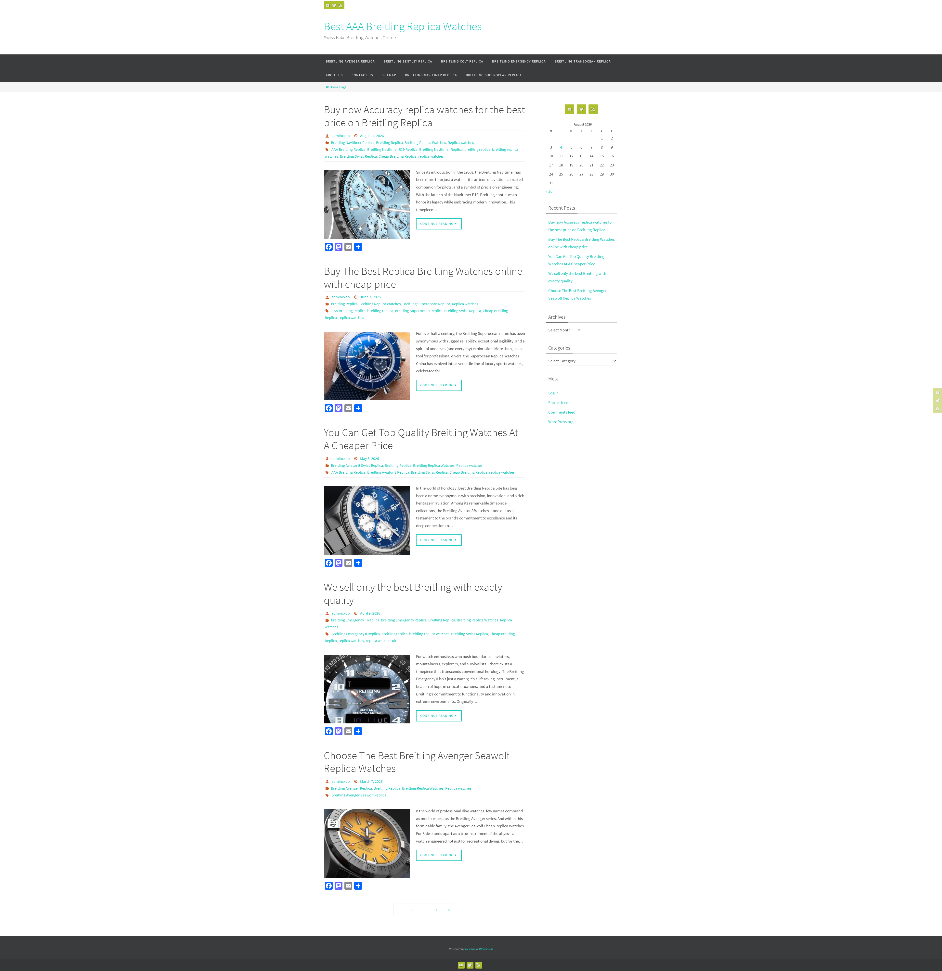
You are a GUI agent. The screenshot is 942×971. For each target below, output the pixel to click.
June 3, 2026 (370, 296)
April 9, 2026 (370, 613)
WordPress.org (561, 421)
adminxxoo (340, 135)
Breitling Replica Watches (425, 142)
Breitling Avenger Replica (351, 788)
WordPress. (486, 949)
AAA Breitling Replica (348, 149)
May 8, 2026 (369, 458)
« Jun (550, 191)
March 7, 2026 (371, 781)
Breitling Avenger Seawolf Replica (358, 795)
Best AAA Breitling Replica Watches (403, 26)
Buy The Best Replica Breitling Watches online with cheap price (423, 277)
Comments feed (561, 412)
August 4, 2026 (372, 135)
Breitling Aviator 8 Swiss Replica (357, 465)
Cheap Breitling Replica (398, 156)
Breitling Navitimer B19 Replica (392, 149)
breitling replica (477, 149)
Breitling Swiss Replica (358, 156)
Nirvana (470, 949)
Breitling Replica (389, 142)
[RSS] (340, 5)
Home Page (338, 87)
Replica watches (461, 142)
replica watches (431, 156)
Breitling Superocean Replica (426, 303)
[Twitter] (334, 5)
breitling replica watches (429, 633)
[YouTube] (328, 5)
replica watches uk (381, 640)
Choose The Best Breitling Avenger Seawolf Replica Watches (417, 762)
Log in (553, 393)
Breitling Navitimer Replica (352, 142)
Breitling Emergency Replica (404, 620)
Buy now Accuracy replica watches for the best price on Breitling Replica (424, 116)
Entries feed (558, 402)
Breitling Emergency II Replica (355, 620)
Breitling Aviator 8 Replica (388, 472)
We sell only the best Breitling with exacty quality (413, 593)
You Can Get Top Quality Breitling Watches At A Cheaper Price (421, 439)
